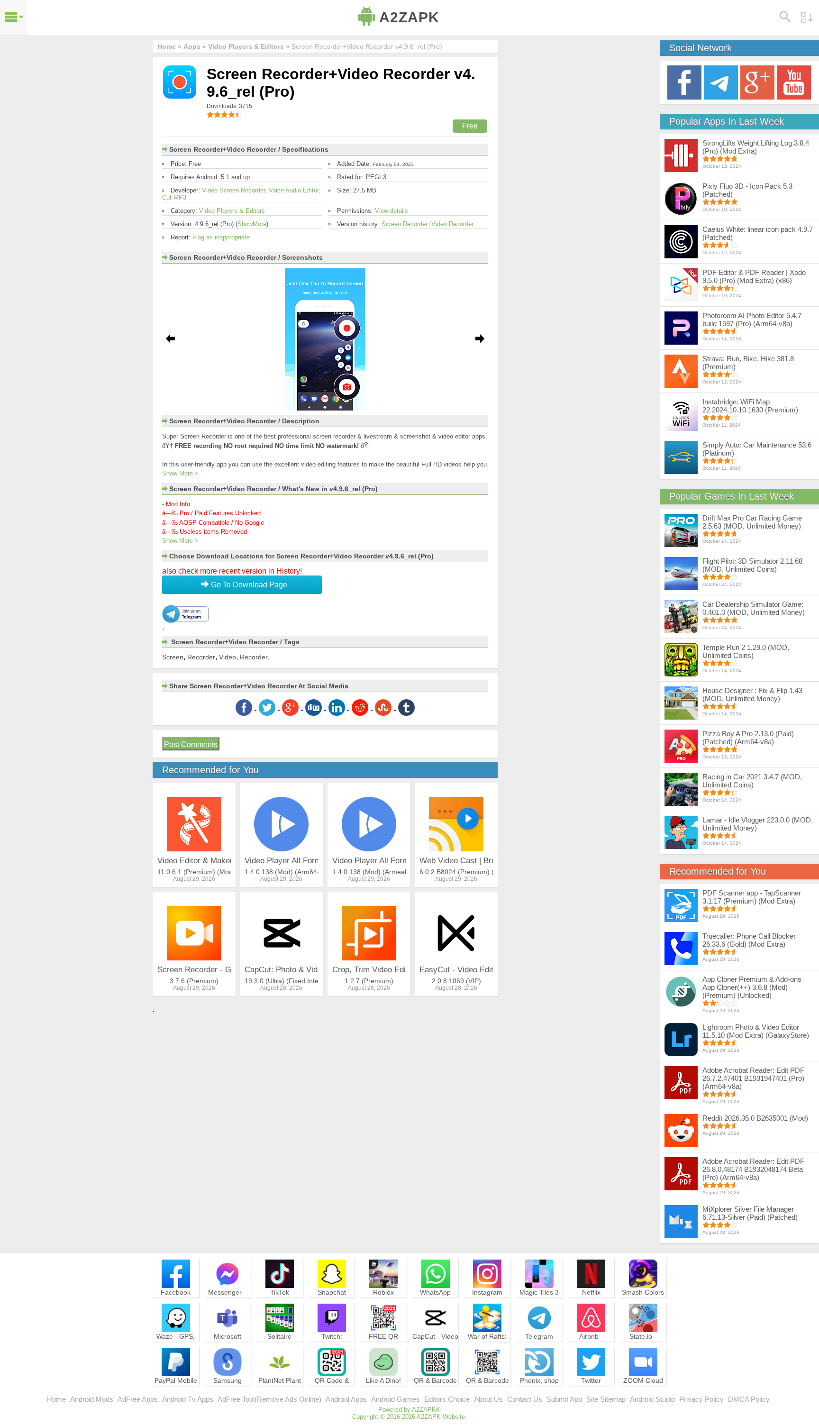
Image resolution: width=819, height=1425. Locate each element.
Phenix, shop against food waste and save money (539, 1393)
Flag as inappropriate (221, 237)
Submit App (564, 1399)
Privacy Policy (701, 1399)
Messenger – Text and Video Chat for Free (227, 1300)
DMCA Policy (749, 1399)
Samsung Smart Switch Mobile (227, 1389)
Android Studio (652, 1399)
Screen (172, 657)
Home (56, 1399)
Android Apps (346, 1399)
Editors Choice (447, 1399)
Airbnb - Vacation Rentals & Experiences (591, 1349)
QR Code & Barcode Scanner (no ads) (331, 1393)
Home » (169, 46)
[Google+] (757, 82)
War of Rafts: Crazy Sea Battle (487, 1345)
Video (227, 657)
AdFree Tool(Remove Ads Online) (269, 1399)
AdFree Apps (138, 1399)
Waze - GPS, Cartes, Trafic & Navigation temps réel (175, 1349)
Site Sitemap (606, 1399)
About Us (488, 1399)
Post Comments (191, 744)
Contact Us (524, 1399)
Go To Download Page (248, 585)
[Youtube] (794, 82)
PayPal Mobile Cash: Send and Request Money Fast (176, 1393)
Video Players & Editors (232, 210)
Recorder (201, 657)
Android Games (395, 1399)
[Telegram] (721, 82)
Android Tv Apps (187, 1399)
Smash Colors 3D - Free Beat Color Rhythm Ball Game (643, 1305)
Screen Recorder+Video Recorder (427, 224)
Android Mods (91, 1399)
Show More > (180, 473)
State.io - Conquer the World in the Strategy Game (643, 1349)
